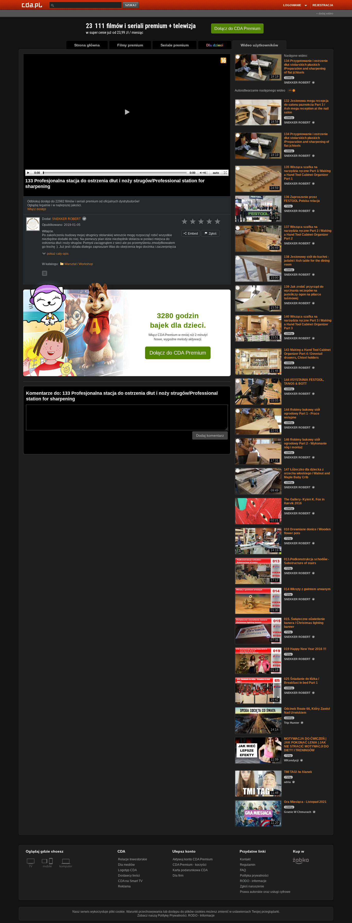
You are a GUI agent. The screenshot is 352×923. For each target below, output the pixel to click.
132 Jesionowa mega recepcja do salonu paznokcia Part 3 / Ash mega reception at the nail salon (306, 106)
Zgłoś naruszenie (252, 886)
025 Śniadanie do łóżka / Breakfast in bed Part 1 (301, 681)
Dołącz (237, 28)
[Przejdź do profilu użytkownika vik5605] (33, 224)
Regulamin (247, 865)
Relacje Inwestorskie (132, 859)
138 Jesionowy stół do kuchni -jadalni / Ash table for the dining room (307, 260)
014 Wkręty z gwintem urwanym (307, 589)
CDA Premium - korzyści (189, 865)
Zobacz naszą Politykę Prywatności (162, 915)
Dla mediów (126, 865)
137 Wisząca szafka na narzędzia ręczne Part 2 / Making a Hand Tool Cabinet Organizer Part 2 (307, 232)
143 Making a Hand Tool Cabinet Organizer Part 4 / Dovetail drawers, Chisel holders (307, 353)
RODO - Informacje (201, 915)
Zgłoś (212, 233)
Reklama (124, 886)
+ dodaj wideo (324, 13)
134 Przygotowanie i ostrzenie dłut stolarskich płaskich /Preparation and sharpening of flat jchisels (306, 66)
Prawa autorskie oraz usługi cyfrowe (265, 892)
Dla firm (178, 875)
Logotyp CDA (127, 870)
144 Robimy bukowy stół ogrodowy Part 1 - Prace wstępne (302, 413)
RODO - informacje (253, 881)
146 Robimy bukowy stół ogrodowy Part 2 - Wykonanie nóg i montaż (305, 443)
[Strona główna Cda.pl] (33, 5)
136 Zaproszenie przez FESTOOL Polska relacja (302, 199)
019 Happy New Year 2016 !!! (305, 649)
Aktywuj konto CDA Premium (193, 859)
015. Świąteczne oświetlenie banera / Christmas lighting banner (304, 623)
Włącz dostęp (36, 209)
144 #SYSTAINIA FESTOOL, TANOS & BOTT (304, 381)
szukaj (131, 5)
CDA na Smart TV (130, 881)
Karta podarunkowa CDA (190, 870)
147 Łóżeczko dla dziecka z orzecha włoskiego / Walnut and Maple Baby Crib (307, 473)
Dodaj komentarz (210, 435)
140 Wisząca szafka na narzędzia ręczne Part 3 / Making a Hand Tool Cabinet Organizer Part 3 (307, 322)
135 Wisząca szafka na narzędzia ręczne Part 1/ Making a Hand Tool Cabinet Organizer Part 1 (307, 172)
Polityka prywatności (254, 875)
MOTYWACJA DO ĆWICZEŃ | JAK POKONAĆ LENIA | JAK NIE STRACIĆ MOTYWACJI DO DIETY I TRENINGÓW (306, 744)
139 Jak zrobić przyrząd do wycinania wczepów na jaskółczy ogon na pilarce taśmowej (303, 292)
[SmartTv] (51, 869)
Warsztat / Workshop (78, 264)
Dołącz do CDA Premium (177, 353)
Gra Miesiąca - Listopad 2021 (305, 802)
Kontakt (245, 859)
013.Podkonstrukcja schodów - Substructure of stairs (306, 561)
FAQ (243, 870)
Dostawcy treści (129, 875)
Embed (192, 233)
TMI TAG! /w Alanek (298, 772)
